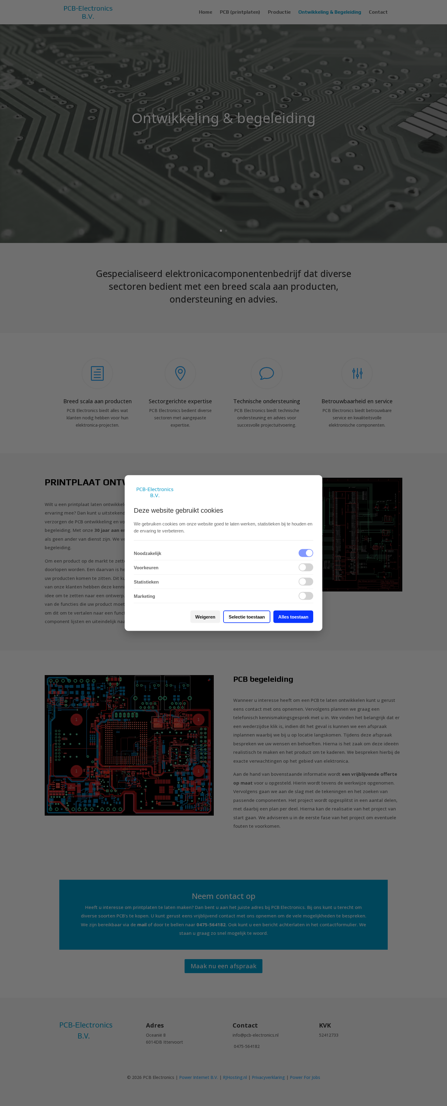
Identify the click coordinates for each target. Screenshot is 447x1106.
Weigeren (205, 616)
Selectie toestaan (247, 616)
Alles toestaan (293, 616)
